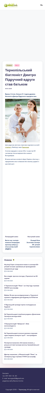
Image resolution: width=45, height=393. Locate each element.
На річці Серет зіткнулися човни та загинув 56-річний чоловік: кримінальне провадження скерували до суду (21, 267)
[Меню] (41, 5)
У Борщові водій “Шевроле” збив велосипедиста (16, 325)
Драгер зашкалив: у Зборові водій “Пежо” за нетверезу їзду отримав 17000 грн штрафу (20, 355)
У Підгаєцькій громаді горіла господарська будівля (20, 306)
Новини (9, 65)
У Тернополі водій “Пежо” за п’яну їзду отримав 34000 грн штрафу (21, 287)
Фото (17, 65)
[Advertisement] (22, 33)
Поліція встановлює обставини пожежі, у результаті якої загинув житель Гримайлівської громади (21, 345)
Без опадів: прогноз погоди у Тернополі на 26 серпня (21, 277)
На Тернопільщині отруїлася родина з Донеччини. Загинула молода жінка (22, 315)
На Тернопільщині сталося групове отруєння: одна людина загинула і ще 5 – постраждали (21, 334)
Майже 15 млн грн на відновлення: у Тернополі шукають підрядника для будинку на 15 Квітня (21, 296)
